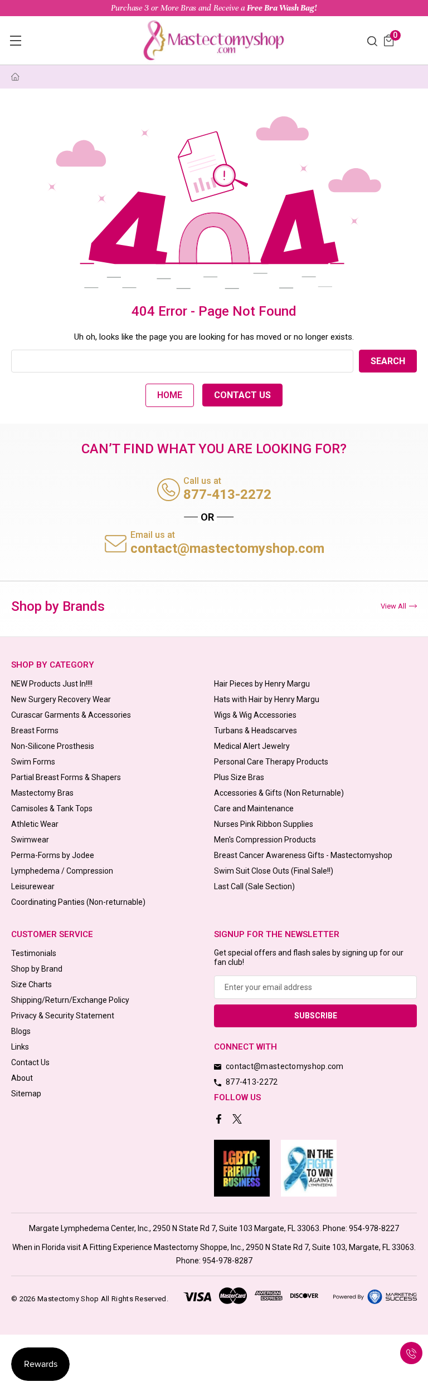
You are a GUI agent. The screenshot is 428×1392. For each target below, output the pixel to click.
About (22, 1078)
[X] (238, 1120)
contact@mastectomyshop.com (227, 548)
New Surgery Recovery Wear (61, 699)
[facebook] (220, 1120)
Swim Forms (33, 761)
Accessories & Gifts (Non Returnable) (279, 792)
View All (393, 606)
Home (169, 395)
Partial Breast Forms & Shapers (66, 777)
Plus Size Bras (239, 777)
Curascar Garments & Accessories (71, 714)
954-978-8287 (227, 1260)
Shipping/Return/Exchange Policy (70, 1000)
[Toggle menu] (15, 40)
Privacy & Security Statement (62, 1015)
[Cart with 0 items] (388, 40)
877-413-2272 (227, 494)
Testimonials (33, 953)
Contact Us (242, 395)
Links (20, 1046)
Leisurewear (33, 886)
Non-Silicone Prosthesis (52, 746)
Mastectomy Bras (42, 792)
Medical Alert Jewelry (252, 746)
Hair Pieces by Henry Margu (262, 683)
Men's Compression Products (265, 839)
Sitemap (26, 1093)
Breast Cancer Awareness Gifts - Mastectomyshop (303, 855)
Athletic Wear (35, 824)
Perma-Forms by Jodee (52, 855)
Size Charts (31, 984)
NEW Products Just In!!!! (52, 683)
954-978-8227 (374, 1228)
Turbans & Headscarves (255, 730)
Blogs (21, 1031)
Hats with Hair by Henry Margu (266, 699)
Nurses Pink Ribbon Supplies (263, 824)
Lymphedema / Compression (62, 870)
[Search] (372, 40)
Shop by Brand (36, 968)
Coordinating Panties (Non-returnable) (78, 902)
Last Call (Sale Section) (254, 886)
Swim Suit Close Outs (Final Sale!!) (273, 870)
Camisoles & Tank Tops (52, 808)
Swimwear (30, 839)
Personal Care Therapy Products (271, 761)
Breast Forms (35, 730)
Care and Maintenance (254, 808)
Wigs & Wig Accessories (255, 714)
